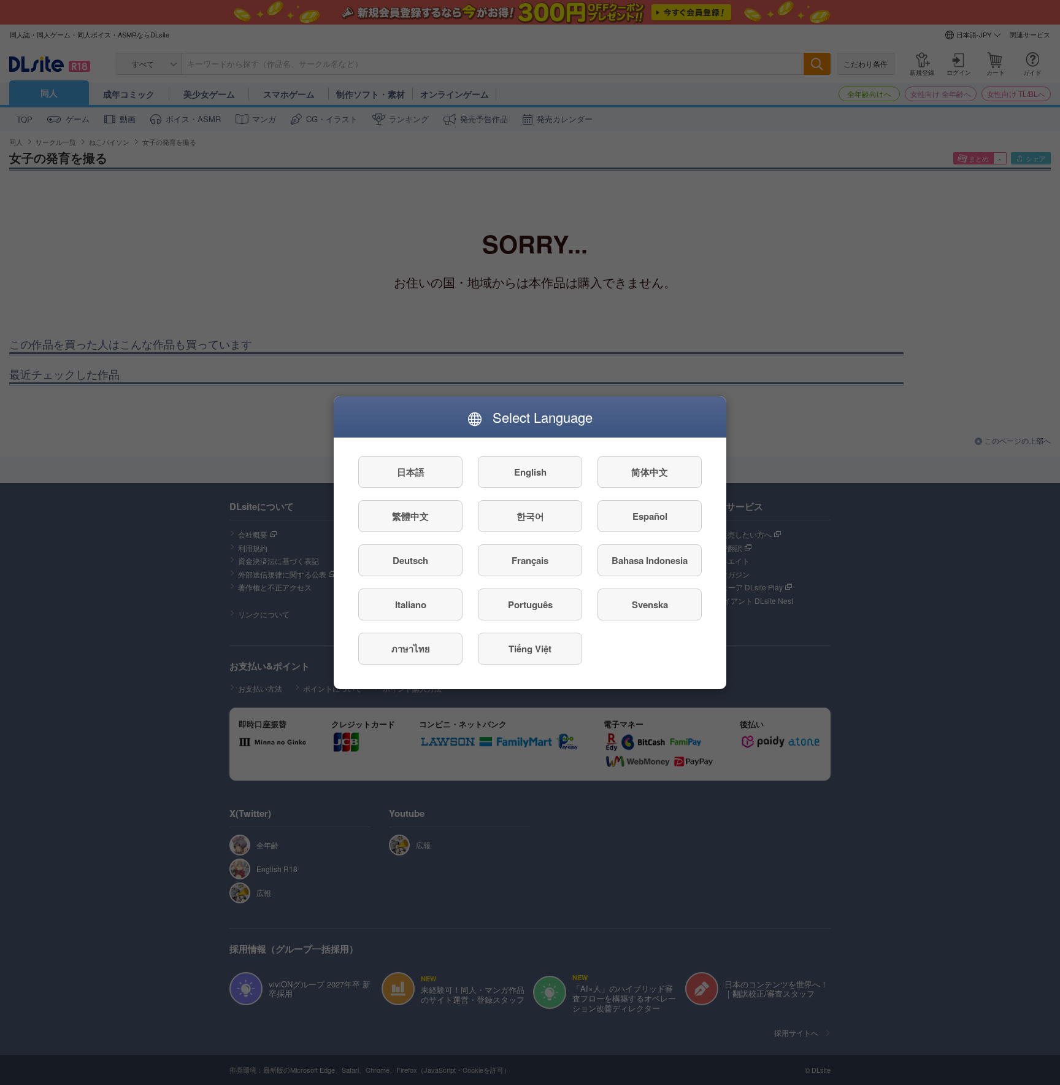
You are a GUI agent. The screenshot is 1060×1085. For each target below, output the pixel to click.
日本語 (410, 471)
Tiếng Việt (530, 648)
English (530, 471)
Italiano (410, 604)
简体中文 (649, 471)
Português (530, 604)
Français (530, 559)
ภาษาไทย (410, 648)
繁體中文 (410, 515)
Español (649, 515)
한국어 (530, 515)
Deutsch (410, 559)
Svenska (650, 604)
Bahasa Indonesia (650, 559)
